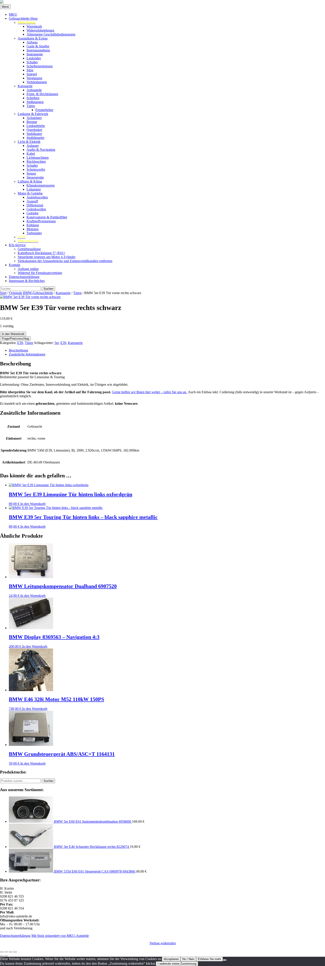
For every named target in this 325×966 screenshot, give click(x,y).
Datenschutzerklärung (24, 277)
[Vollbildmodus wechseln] (6, 952)
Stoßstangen (35, 102)
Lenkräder (34, 58)
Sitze (30, 70)
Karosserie (25, 86)
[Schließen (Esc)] (15, 952)
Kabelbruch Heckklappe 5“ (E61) (41, 253)
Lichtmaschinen (38, 157)
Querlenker (34, 130)
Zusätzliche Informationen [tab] (27, 354)
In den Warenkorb (13, 334)
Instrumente (35, 54)
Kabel (31, 153)
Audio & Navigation (41, 149)
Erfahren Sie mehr (209, 959)
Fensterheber (44, 110)
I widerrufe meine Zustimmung (177, 963)
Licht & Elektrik (29, 142)
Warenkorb (34, 26)
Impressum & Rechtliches (27, 281)
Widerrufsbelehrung (40, 30)
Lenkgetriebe (36, 126)
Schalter (32, 62)
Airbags (32, 42)
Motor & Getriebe (30, 193)
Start (3, 293)
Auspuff (32, 201)
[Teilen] (10, 952)
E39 (20, 343)
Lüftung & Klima (30, 181)
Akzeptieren (171, 959)
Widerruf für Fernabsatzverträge (40, 273)
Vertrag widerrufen (162, 943)
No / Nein (188, 959)
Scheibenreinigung (40, 66)
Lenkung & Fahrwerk (33, 114)
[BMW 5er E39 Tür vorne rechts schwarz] (30, 297)
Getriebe (32, 213)
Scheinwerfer (36, 169)
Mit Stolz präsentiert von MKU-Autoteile (60, 936)
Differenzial (35, 205)
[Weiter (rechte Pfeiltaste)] (6, 956)
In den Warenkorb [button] (33, 504)
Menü (5, 6)
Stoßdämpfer (35, 138)
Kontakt (14, 265)
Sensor (31, 173)
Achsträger (34, 118)
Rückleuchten (36, 161)
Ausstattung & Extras (33, 38)
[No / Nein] (224, 960)
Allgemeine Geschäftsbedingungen (51, 34)
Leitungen (34, 189)
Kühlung (33, 225)
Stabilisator (34, 134)
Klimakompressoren (41, 185)
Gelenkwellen (36, 209)
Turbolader (34, 233)
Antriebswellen (37, 197)
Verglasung (34, 78)
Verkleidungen (37, 82)
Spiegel (32, 74)
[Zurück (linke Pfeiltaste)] (2, 956)
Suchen (48, 781)
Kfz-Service (17, 245)
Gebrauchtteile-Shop (23, 18)
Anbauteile (34, 90)
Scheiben (33, 98)
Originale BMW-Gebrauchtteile (31, 293)
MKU (13, 14)
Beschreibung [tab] (18, 350)
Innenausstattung (38, 50)
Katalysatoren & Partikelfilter (47, 217)
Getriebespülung (29, 249)
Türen (31, 106)
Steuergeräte (35, 177)
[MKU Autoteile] (162, 2)
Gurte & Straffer (38, 46)
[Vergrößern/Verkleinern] (2, 952)
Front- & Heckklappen (42, 94)
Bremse (32, 122)
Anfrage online (28, 269)
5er (56, 343)
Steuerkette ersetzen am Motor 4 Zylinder (46, 257)
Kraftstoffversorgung (41, 221)
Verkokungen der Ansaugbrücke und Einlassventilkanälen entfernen (65, 261)
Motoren (32, 229)
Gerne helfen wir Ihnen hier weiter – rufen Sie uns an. (149, 392)
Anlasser (33, 145)
